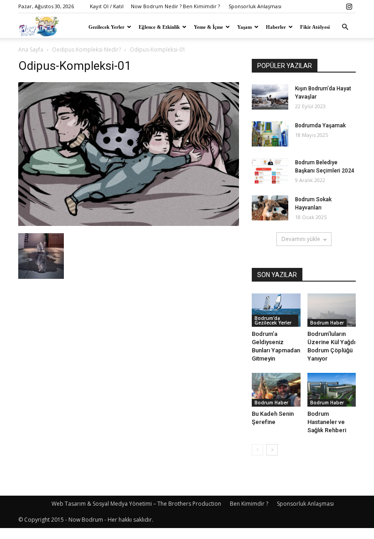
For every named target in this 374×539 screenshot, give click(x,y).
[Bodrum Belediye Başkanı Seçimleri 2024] (270, 170)
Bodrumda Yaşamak (320, 125)
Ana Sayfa (30, 49)
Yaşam (244, 27)
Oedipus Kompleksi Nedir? (86, 49)
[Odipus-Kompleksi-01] (128, 223)
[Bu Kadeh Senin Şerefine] (276, 389)
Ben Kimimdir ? (249, 504)
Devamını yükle (300, 239)
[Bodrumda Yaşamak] (270, 134)
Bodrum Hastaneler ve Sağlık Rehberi (326, 422)
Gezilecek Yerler (106, 27)
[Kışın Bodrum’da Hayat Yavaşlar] (270, 97)
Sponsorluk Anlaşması (255, 6)
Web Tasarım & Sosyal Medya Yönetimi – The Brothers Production (136, 504)
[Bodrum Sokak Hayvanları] (270, 207)
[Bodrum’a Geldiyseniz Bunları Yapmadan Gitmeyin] (276, 310)
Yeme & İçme (208, 27)
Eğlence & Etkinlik (159, 27)
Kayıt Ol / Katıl (107, 6)
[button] (345, 27)
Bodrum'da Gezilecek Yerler (273, 320)
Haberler (276, 27)
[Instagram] (349, 6)
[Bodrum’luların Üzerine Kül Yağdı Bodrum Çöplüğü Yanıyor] (331, 310)
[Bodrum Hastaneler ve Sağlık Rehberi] (331, 389)
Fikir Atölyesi (315, 27)
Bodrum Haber (327, 322)
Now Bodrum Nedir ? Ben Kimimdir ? (175, 6)
